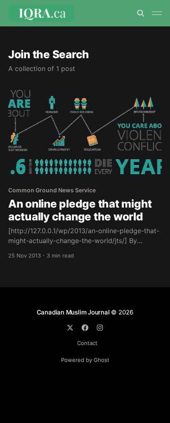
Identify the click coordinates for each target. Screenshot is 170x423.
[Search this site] (140, 13)
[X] (70, 327)
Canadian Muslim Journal (74, 312)
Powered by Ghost (85, 360)
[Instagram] (100, 327)
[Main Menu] (157, 13)
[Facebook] (85, 327)
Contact (87, 343)
